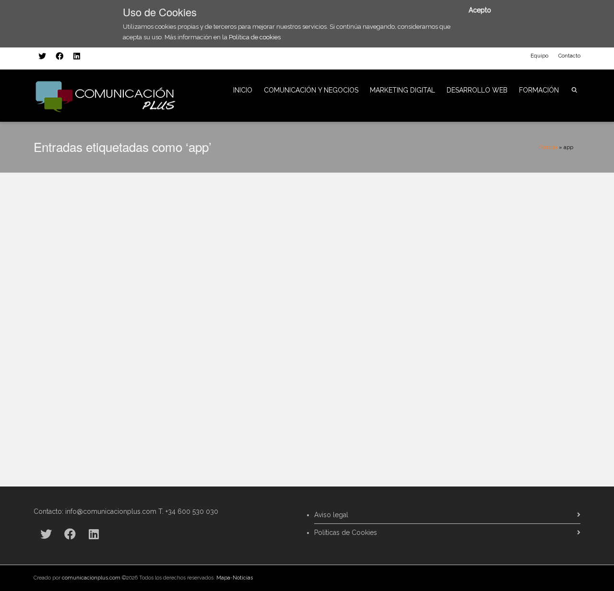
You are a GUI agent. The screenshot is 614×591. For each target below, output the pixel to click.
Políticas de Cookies (345, 532)
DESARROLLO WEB (477, 90)
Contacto (569, 56)
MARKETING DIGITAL (402, 90)
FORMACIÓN (539, 90)
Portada (547, 147)
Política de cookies (255, 37)
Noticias (243, 578)
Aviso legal (331, 515)
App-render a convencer (96, 320)
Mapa (223, 578)
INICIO (242, 90)
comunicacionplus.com (91, 578)
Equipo (539, 56)
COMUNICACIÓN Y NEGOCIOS (311, 90)
